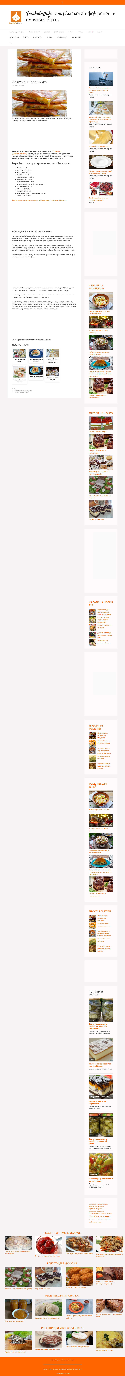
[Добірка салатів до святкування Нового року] (92, 635)
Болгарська (105, 1204)
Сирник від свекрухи (96, 519)
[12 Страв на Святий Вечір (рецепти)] (101, 322)
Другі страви (14, 37)
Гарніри (80, 32)
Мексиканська (92, 1211)
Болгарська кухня (93, 1206)
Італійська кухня (93, 1204)
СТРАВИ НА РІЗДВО (101, 413)
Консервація (37, 37)
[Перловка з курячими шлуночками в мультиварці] (109, 1244)
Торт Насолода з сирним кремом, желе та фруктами (104, 612)
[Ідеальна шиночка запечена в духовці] (101, 485)
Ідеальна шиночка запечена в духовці (18, 1289)
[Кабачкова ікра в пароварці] (18, 1309)
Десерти (47, 32)
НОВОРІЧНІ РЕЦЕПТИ (96, 727)
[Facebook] (62, 2)
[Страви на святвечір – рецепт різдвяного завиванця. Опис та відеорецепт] (101, 363)
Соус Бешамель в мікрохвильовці (78, 1347)
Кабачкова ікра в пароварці (14, 1321)
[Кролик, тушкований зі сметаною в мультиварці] (18, 1243)
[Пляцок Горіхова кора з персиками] (92, 743)
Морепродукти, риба (17, 32)
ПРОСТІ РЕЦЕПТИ (100, 911)
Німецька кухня (100, 1211)
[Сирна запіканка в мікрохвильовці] (48, 1339)
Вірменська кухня (95, 1209)
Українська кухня (99, 1216)
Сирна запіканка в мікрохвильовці (47, 1349)
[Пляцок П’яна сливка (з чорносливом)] (101, 386)
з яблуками (93, 1222)
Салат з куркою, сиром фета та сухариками (103, 620)
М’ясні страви (34, 32)
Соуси (71, 32)
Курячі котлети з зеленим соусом (47, 1318)
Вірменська (101, 1206)
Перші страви (59, 32)
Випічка (49, 37)
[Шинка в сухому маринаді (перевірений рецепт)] (109, 1273)
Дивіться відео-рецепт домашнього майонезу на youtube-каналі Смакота (39, 200)
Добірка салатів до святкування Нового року (104, 635)
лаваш (99, 1222)
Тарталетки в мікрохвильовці (15, 1352)
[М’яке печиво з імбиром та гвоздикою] (92, 736)
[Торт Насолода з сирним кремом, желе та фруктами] (92, 612)
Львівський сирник (55, 1360)
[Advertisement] (44, 137)
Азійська (100, 1204)
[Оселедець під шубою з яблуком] (92, 643)
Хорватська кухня (93, 1219)
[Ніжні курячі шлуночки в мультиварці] (79, 1244)
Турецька (109, 1213)
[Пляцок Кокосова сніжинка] (92, 759)
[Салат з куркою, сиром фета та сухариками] (92, 620)
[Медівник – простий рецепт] (79, 1276)
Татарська (103, 1213)
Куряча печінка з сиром (104, 1350)
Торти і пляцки (62, 37)
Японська (100, 1219)
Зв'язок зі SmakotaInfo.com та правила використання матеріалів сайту (62, 1369)
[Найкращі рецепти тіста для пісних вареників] (101, 301)
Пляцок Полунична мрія (97, 432)
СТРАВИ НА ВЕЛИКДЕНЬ (96, 287)
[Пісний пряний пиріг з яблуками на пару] (109, 1306)
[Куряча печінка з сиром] (109, 1340)
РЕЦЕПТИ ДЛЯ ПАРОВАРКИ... (62, 1295)
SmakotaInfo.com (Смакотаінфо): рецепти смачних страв (71, 17)
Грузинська (105, 1208)
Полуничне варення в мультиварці (47, 1256)
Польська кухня (94, 1213)
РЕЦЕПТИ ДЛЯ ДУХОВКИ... (62, 1263)
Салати (26, 37)
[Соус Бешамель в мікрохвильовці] (79, 1338)
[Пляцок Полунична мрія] (101, 423)
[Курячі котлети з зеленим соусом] (48, 1308)
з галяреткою (107, 1219)
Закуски (90, 32)
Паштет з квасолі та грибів (21, 392)
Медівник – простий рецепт (76, 1287)
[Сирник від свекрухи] (101, 509)
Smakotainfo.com (61, 1373)
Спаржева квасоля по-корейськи (23, 390)
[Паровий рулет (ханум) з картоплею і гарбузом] (79, 1307)
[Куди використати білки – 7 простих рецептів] (101, 463)
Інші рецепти (76, 37)
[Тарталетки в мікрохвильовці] (18, 1341)
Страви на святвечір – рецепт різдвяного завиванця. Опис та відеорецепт (100, 374)
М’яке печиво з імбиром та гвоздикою (102, 735)
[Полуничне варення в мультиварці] (48, 1245)
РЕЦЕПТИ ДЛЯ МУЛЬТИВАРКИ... (62, 1232)
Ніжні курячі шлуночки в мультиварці (79, 1254)
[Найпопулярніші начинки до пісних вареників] (101, 343)
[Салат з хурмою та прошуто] (92, 628)
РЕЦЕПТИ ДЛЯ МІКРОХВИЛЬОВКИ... (62, 1328)
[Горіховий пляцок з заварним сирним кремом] (92, 766)
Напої (100, 32)
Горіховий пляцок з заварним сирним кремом (104, 766)
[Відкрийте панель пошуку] (10, 43)
